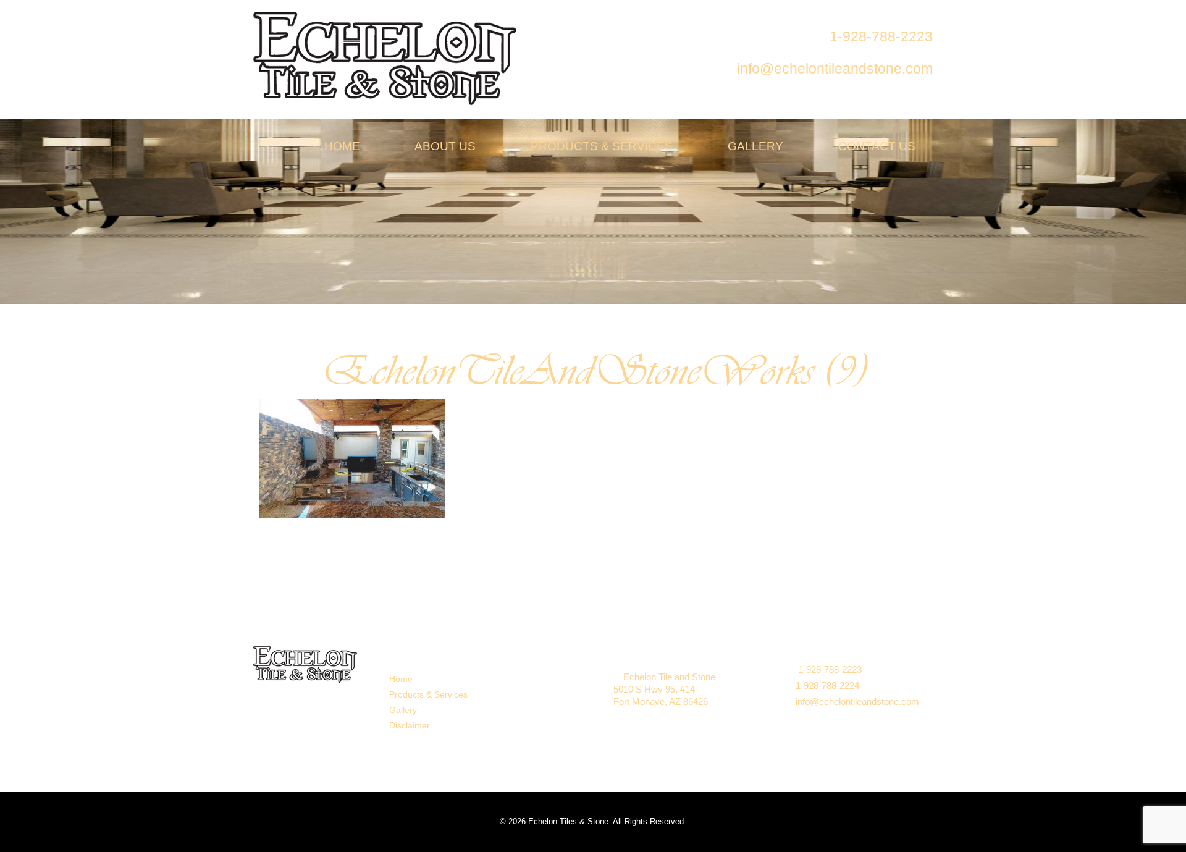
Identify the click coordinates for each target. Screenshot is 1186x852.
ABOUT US (444, 146)
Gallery (403, 710)
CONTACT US (875, 146)
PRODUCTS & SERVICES (600, 146)
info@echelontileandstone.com (857, 701)
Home (401, 679)
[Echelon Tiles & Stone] (386, 57)
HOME (340, 146)
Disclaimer (409, 725)
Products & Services (428, 694)
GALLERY (754, 146)
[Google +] (525, 683)
